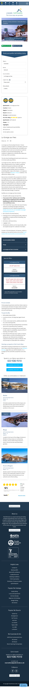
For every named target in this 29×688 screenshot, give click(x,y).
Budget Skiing (14, 600)
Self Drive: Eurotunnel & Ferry (14, 637)
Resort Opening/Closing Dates (14, 644)
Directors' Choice (15, 172)
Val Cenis (14, 620)
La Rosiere (14, 629)
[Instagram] (16, 671)
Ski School (14, 639)
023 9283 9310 (14, 361)
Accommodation (6, 73)
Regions (4, 61)
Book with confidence (14, 572)
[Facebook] (8, 141)
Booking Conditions (14, 576)
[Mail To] (10, 141)
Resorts (4, 67)
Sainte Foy (14, 613)
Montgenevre (14, 616)
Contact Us (14, 567)
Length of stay (6, 79)
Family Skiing (14, 591)
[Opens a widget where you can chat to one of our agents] (23, 685)
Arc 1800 (14, 627)
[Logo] (14, 11)
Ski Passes (14, 641)
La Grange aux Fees (14, 262)
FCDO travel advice (14, 579)
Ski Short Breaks (14, 596)
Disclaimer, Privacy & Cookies (14, 581)
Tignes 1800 (14, 625)
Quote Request (14, 583)
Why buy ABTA (14, 570)
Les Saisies (14, 622)
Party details (6, 86)
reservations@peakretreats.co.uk (14, 663)
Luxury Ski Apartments (14, 593)
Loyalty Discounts (14, 574)
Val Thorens (14, 618)
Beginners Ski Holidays (14, 598)
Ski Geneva (14, 602)
